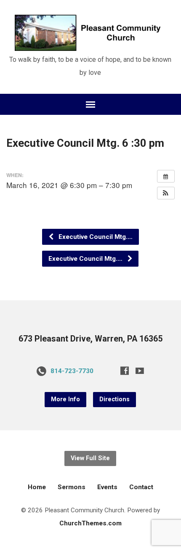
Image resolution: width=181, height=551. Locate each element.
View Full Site (90, 458)
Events (107, 487)
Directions (114, 399)
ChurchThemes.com (90, 523)
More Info (65, 399)
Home (37, 487)
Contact (141, 487)
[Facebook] (124, 370)
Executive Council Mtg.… (95, 237)
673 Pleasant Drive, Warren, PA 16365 (90, 339)
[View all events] (166, 176)
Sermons (71, 487)
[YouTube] (140, 370)
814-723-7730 (72, 371)
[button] (165, 193)
